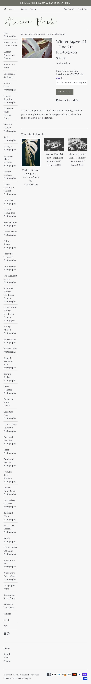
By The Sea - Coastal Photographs (10, 529)
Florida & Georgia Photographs (10, 128)
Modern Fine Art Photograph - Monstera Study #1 (31, 175)
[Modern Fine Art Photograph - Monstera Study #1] (31, 152)
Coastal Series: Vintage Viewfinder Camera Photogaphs (10, 314)
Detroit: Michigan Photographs (10, 175)
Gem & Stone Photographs (10, 341)
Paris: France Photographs (10, 268)
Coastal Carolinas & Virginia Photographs (10, 189)
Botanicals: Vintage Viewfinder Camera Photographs (10, 295)
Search (7, 654)
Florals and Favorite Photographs (10, 462)
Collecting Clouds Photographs (10, 415)
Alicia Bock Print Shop (29, 674)
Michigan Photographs (10, 148)
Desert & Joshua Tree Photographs (10, 213)
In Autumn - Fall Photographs (10, 563)
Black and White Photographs (10, 516)
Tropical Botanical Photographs (10, 99)
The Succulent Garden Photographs (10, 279)
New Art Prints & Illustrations (10, 44)
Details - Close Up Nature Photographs (10, 428)
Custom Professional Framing (9, 55)
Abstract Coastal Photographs (10, 86)
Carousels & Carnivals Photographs (10, 503)
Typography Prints (9, 587)
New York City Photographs (10, 224)
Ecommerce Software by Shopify (17, 678)
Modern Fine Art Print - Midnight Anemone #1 (54, 157)
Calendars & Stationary (9, 75)
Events (7, 620)
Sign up (33, 9)
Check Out (82, 9)
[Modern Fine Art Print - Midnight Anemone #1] (54, 144)
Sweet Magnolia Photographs (10, 390)
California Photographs (10, 202)
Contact (8, 661)
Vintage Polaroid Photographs (10, 330)
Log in (24, 9)
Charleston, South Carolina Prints (9, 113)
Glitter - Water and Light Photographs (10, 551)
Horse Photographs (10, 451)
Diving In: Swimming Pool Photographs (10, 363)
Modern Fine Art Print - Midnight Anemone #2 (77, 157)
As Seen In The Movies (9, 606)
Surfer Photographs (10, 138)
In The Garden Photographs (10, 350)
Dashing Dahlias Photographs (10, 377)
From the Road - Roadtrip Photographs (10, 476)
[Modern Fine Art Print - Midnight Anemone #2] (77, 144)
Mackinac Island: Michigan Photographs (10, 160)
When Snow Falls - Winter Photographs (10, 576)
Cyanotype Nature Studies (9, 402)
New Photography (10, 34)
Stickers (7, 614)
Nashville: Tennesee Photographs (10, 257)
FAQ (5, 626)
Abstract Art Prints (9, 66)
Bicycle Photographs (10, 540)
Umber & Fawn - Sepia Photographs (10, 491)
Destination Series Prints (9, 596)
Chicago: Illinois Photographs (10, 244)
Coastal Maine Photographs (10, 233)
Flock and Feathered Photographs (10, 440)
